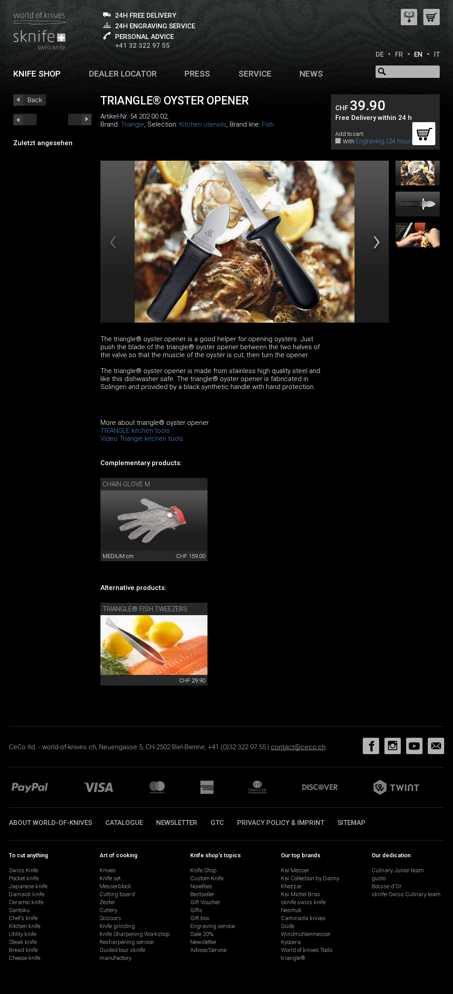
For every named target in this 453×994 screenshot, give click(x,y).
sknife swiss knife (303, 902)
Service (255, 74)
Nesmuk (291, 910)
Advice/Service (208, 950)
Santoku (19, 910)
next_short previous (25, 119)
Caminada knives (303, 918)
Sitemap (351, 823)
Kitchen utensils (202, 124)
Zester (107, 902)
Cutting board (117, 894)
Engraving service (212, 926)
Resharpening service (127, 942)
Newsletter (176, 823)
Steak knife (23, 942)
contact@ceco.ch (298, 747)
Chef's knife (23, 918)
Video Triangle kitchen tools (141, 439)
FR (399, 54)
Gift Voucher (205, 902)
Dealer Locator (123, 74)
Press (197, 74)
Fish (268, 124)
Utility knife (22, 934)
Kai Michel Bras (300, 894)
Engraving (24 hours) (386, 141)
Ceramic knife (26, 902)
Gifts (196, 910)
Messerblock (115, 886)
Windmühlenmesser (306, 934)
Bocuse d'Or (387, 886)
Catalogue (124, 823)
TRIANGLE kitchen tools (135, 431)
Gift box (199, 918)
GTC (217, 823)
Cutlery (108, 910)
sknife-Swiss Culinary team (406, 894)
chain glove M (126, 484)
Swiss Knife (23, 870)
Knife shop (37, 74)
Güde (287, 926)
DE (380, 54)
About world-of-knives (50, 823)
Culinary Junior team (398, 870)
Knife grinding (117, 926)
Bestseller (202, 894)
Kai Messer (295, 870)
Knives (108, 870)
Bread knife (23, 950)
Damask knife (26, 894)
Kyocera (291, 942)
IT (437, 54)
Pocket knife (23, 878)
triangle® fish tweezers (145, 609)
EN (418, 54)
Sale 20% (202, 934)
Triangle (132, 124)
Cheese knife (24, 958)
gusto (379, 878)
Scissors (110, 918)
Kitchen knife (24, 926)
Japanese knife (28, 886)
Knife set (110, 878)
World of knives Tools (307, 950)
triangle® (293, 958)
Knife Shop (203, 870)
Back (34, 100)
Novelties (201, 886)
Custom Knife (206, 878)
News (311, 74)
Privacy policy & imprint (280, 823)
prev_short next (80, 119)
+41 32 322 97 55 (142, 46)
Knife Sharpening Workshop (135, 934)
